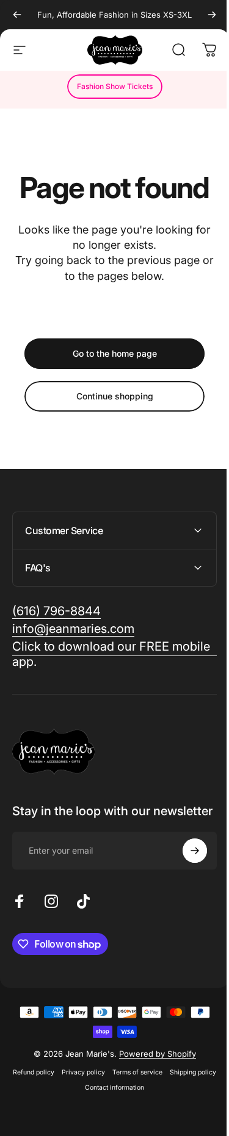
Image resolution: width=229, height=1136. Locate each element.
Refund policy (56, 1084)
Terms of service (160, 1084)
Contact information (137, 1100)
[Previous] (17, 14)
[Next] (211, 14)
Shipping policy (77, 1100)
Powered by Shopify (152, 1066)
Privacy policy (106, 1084)
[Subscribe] (185, 863)
